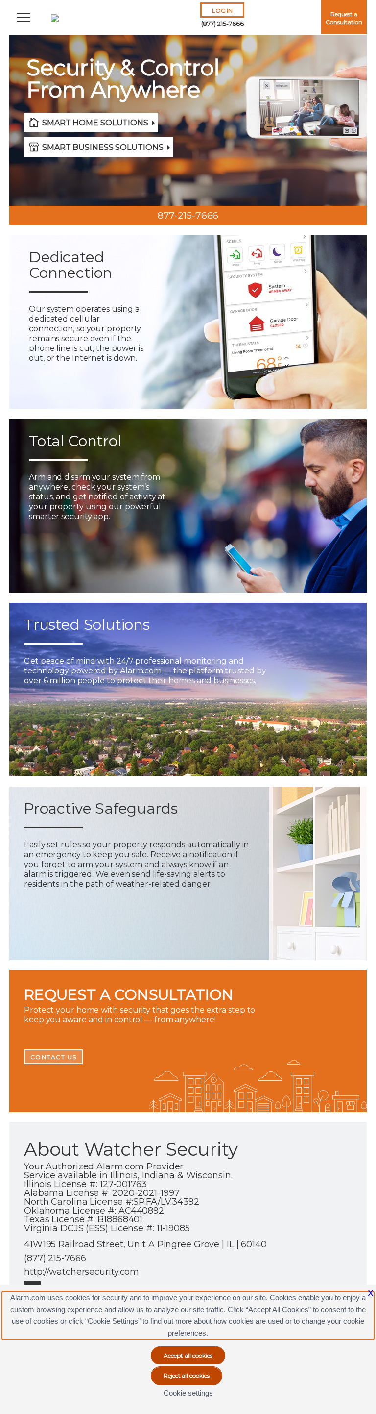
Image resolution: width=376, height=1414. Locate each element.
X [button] (370, 1293)
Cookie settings (188, 1393)
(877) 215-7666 (222, 23)
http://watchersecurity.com (81, 1271)
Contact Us (53, 1057)
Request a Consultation (344, 17)
